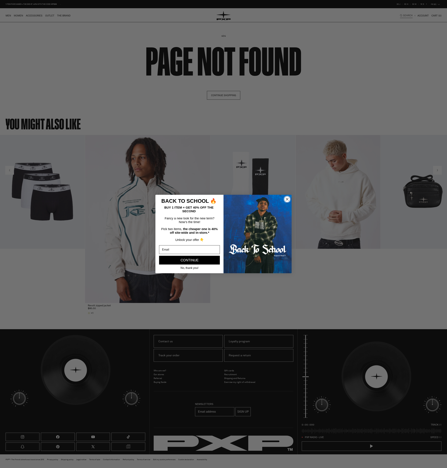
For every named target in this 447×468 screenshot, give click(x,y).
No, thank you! (189, 267)
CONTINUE (190, 260)
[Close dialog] (287, 199)
